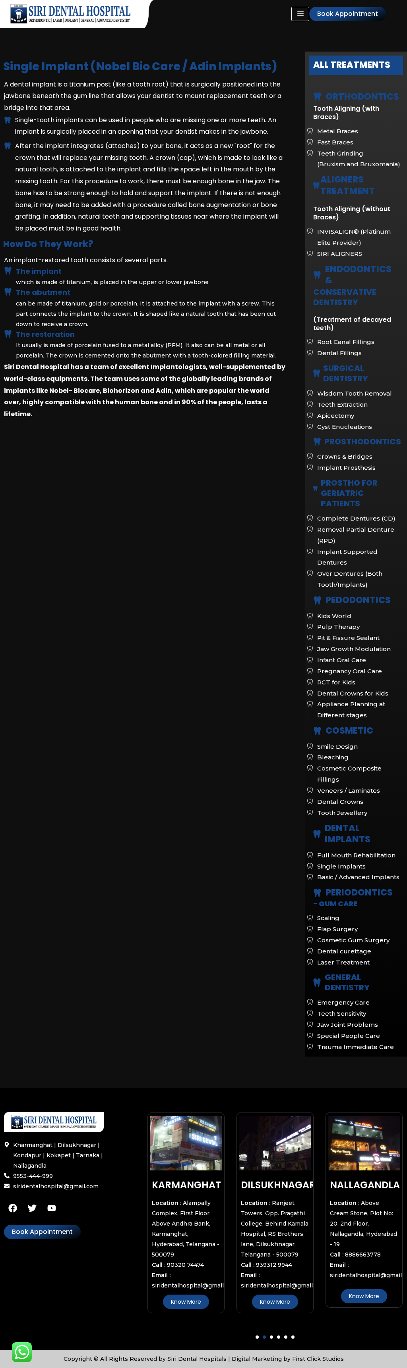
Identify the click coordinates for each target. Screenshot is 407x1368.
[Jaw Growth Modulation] (353, 649)
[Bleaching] (353, 757)
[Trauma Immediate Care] (353, 1047)
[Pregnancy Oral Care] (353, 671)
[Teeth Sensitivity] (353, 1013)
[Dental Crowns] (353, 801)
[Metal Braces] (353, 131)
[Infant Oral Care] (353, 660)
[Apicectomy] (353, 415)
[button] (257, 1337)
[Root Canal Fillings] (353, 342)
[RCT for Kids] (353, 682)
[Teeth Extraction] (353, 404)
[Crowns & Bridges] (353, 456)
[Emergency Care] (353, 1002)
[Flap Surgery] (353, 929)
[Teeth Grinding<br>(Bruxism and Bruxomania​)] (353, 159)
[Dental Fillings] (353, 353)
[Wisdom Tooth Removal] (353, 393)
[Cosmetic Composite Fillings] (353, 774)
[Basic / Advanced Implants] (353, 877)
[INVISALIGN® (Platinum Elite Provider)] (353, 237)
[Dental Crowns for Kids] (353, 693)
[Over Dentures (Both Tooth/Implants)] (353, 579)
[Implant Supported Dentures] (353, 557)
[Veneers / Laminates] (353, 790)
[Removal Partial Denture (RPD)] (353, 535)
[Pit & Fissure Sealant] (353, 638)
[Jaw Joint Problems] (353, 1024)
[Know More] (208, 1142)
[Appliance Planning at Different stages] (353, 710)
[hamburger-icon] (300, 14)
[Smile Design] (353, 746)
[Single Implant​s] (353, 866)
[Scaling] (353, 918)
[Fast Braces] (353, 142)
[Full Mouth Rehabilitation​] (353, 855)
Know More (208, 1302)
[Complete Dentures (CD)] (353, 518)
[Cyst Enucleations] (353, 426)
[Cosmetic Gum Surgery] (353, 940)
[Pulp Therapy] (353, 626)
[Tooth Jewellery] (353, 812)
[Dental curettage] (353, 951)
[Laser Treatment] (353, 962)
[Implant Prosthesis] (353, 467)
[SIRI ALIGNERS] (353, 253)
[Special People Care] (353, 1035)
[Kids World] (353, 616)
